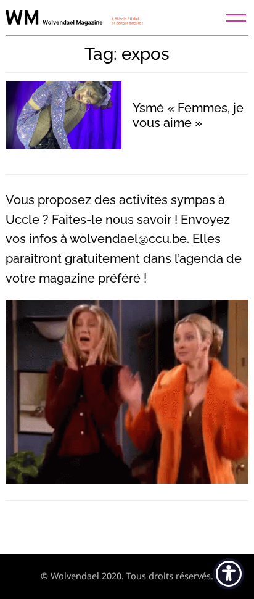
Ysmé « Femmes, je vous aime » (188, 115)
